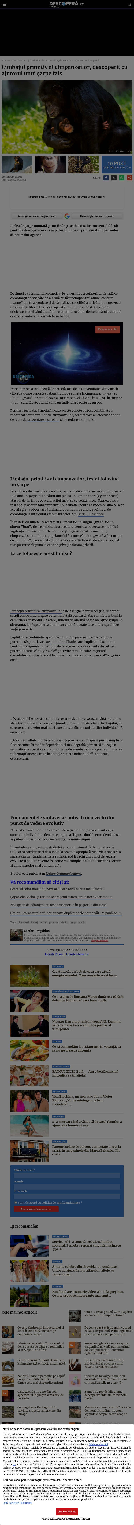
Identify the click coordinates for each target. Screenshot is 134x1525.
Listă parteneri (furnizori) (17, 1502)
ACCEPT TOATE (67, 1511)
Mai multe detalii (98, 1444)
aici (14, 1465)
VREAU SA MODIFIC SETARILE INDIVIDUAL (66, 1518)
